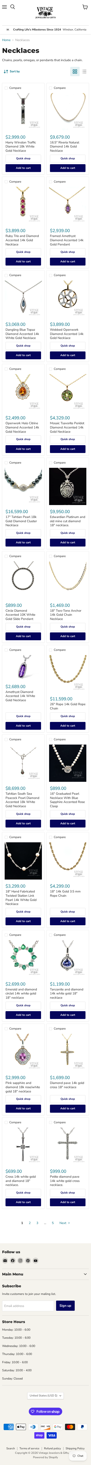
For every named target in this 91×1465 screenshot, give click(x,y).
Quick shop (23, 158)
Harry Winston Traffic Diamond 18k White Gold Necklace (21, 146)
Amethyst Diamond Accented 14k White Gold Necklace (20, 696)
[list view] (84, 71)
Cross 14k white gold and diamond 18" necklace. (21, 1180)
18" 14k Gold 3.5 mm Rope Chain (65, 893)
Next (63, 1223)
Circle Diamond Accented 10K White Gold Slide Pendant (20, 615)
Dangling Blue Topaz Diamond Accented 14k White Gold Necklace (22, 334)
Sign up (65, 1305)
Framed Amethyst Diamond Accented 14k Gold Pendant (67, 240)
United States (43, 1396)
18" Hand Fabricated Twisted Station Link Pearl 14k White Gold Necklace (21, 897)
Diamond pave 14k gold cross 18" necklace (67, 1085)
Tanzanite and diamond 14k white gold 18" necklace (66, 993)
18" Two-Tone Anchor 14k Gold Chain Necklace (65, 615)
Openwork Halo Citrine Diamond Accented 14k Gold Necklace (22, 427)
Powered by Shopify (45, 1457)
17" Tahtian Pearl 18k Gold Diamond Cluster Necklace (21, 521)
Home (6, 40)
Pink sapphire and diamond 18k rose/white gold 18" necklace (23, 1087)
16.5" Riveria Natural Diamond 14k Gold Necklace (64, 146)
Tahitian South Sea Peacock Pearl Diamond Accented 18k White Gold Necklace (22, 800)
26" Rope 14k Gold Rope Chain (67, 706)
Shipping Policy (75, 1448)
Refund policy (52, 1448)
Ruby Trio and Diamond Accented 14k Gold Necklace (22, 240)
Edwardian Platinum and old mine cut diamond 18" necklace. (67, 521)
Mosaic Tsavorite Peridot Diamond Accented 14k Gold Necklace (67, 427)
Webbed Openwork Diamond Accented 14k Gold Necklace (67, 334)
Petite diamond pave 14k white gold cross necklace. (65, 1180)
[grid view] (75, 71)
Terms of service (29, 1448)
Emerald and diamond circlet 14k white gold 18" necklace (21, 993)
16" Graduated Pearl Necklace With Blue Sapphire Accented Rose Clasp (67, 800)
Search (10, 1448)
